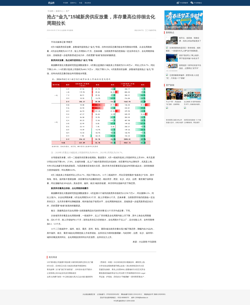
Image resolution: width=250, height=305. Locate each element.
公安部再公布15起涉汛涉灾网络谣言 (61, 273)
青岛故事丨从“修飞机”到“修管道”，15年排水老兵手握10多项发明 (73, 269)
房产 (67, 11)
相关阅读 (53, 257)
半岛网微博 (184, 3)
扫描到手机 (152, 30)
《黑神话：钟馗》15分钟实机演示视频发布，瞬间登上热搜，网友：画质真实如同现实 (133, 262)
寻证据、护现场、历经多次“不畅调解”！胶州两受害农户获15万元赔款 (127, 277)
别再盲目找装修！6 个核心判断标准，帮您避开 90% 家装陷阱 (192, 122)
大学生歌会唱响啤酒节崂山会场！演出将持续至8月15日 (121, 266)
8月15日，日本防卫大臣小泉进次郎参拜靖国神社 (66, 266)
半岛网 (50, 11)
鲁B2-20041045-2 (135, 294)
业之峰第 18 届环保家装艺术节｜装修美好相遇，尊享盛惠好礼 (192, 104)
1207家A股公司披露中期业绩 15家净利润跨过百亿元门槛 (70, 262)
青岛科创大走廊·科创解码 (177, 27)
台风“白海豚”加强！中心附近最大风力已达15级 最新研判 (70, 277)
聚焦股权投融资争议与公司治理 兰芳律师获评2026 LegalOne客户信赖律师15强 (131, 273)
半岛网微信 (198, 3)
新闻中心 (59, 11)
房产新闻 (170, 85)
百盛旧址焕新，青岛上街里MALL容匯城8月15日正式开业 (122, 269)
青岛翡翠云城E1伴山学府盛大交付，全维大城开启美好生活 (174, 122)
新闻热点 (170, 32)
